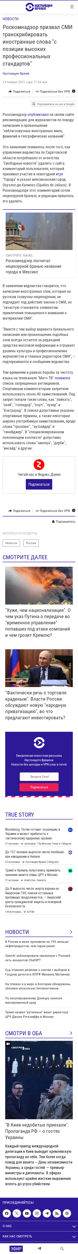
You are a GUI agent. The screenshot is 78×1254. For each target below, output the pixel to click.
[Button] (19, 91)
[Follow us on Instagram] (37, 1213)
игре (59, 174)
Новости (10, 19)
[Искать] (61, 1248)
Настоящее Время (16, 73)
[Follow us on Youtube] (27, 1213)
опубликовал (38, 114)
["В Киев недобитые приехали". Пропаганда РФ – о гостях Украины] (39, 1080)
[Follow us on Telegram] (47, 1213)
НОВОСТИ (17, 932)
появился (62, 378)
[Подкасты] (67, 1213)
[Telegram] (39, 1248)
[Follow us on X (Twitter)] (17, 1213)
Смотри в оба (23, 1033)
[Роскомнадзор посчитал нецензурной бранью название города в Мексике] (39, 231)
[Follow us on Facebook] (7, 1213)
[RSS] (57, 1213)
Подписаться (39, 484)
